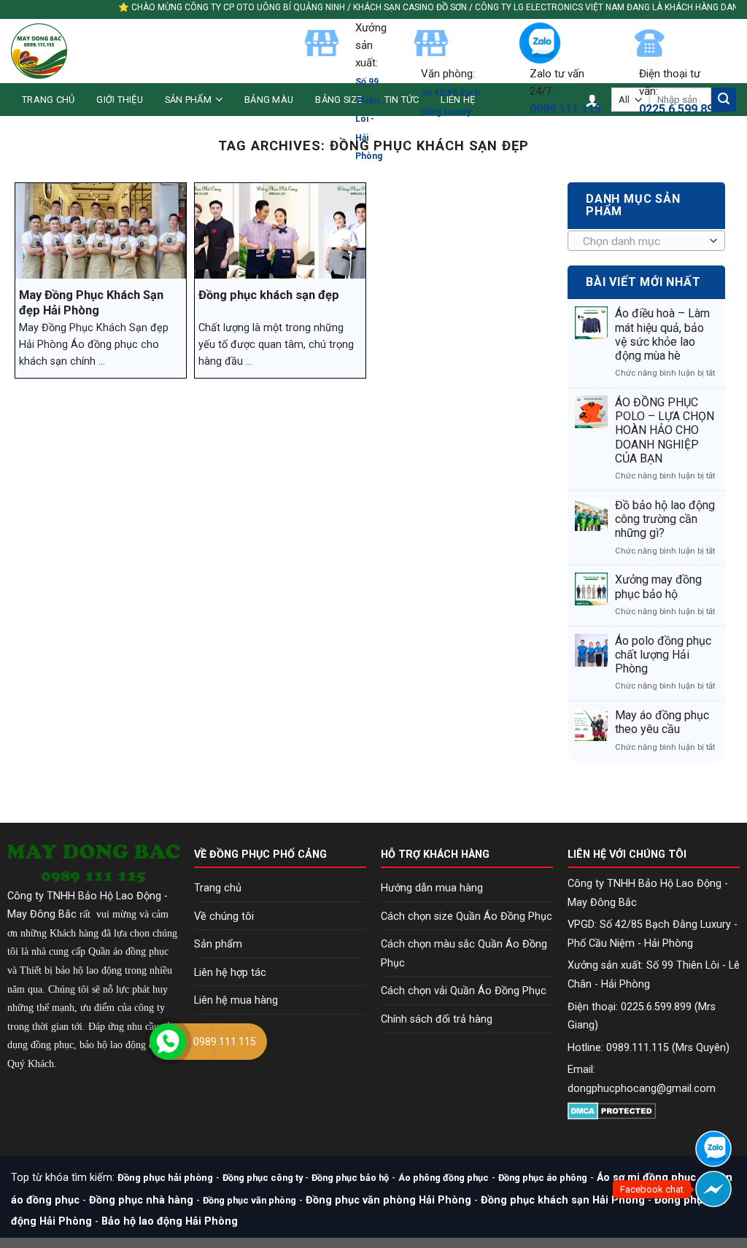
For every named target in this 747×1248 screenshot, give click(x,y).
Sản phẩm (188, 99)
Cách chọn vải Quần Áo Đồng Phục (463, 991)
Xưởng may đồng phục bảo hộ (658, 586)
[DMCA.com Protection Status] (612, 1110)
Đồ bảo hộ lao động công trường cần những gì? (665, 519)
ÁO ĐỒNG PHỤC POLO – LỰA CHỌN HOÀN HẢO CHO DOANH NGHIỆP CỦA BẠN (664, 430)
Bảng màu (268, 99)
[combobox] (646, 240)
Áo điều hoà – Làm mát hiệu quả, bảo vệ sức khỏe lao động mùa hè (662, 334)
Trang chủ (48, 99)
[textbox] (643, 241)
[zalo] (713, 1149)
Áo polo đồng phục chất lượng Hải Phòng (663, 654)
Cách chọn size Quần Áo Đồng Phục (466, 916)
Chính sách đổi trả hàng (436, 1019)
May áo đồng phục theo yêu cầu (662, 722)
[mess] (713, 1189)
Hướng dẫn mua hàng (432, 888)
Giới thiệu (119, 99)
